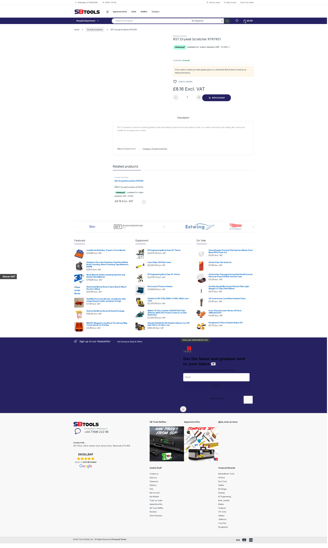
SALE (133, 12)
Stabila (221, 485)
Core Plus (222, 523)
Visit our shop (214, 2)
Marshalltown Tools (226, 474)
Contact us (154, 474)
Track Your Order (247, 2)
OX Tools (222, 512)
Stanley (221, 515)
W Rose (221, 477)
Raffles (144, 12)
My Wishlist (154, 496)
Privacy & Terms (118, 539)
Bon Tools (222, 481)
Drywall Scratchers (94, 30)
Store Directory (156, 515)
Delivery (153, 485)
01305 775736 (110, 2)
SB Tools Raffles (156, 508)
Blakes (221, 504)
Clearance (154, 481)
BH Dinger (222, 489)
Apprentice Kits (120, 12)
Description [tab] (183, 118)
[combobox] (151, 20)
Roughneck (223, 527)
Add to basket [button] (143, 202)
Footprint (222, 508)
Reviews (153, 512)
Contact (155, 12)
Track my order (156, 500)
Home (76, 30)
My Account (231, 2)
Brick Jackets (223, 500)
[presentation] (253, 227)
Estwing (221, 493)
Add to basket (218, 98)
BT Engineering (224, 496)
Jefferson (222, 519)
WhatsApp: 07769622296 (88, 2)
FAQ (151, 489)
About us (153, 477)
